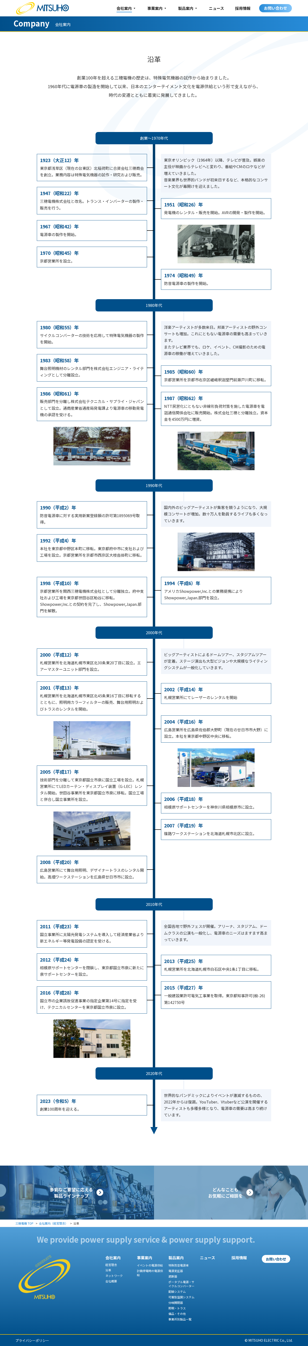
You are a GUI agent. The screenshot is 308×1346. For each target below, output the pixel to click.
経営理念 (111, 1265)
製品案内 (185, 8)
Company (31, 23)
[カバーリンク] (77, 1193)
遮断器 (172, 1276)
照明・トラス (177, 1308)
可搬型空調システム (181, 1297)
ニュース (216, 8)
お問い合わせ (275, 8)
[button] (276, 1259)
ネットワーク (114, 1275)
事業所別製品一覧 (180, 1319)
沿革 (108, 1270)
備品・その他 (177, 1314)
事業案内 (155, 8)
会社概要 (111, 1281)
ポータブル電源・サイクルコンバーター (181, 1284)
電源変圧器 (175, 1271)
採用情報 (242, 8)
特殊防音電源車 (178, 1265)
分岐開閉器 (175, 1302)
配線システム (177, 1291)
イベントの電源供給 (150, 1265)
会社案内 (124, 8)
